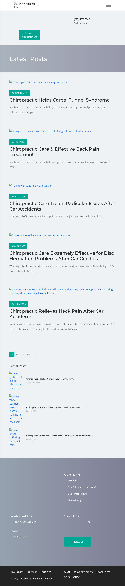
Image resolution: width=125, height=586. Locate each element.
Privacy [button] (14, 578)
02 (17, 354)
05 (34, 354)
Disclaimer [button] (45, 571)
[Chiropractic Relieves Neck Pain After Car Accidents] (62, 291)
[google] (65, 522)
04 (28, 354)
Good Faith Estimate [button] (31, 578)
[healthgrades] (89, 522)
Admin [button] (48, 578)
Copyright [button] (32, 571)
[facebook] (73, 522)
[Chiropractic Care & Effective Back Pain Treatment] (50, 131)
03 (23, 354)
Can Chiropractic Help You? (82, 487)
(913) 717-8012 (21, 536)
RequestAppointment (29, 35)
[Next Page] (39, 354)
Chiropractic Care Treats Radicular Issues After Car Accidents (59, 435)
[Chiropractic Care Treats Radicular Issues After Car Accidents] (31, 185)
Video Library (74, 500)
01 (12, 354)
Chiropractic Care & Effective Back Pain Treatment (54, 407)
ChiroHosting (72, 577)
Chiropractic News (77, 493)
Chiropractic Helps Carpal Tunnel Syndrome (50, 378)
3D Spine (72, 480)
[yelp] (81, 522)
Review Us (78, 541)
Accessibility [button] (17, 571)
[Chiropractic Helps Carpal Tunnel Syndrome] (38, 81)
